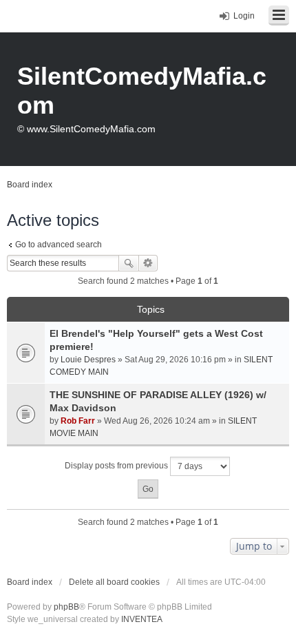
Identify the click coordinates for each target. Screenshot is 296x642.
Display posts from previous (117, 465)
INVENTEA (141, 619)
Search (128, 263)
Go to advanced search (58, 244)
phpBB (66, 607)
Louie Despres (88, 359)
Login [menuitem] (244, 16)
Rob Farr (78, 421)
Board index (29, 582)
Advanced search (148, 263)
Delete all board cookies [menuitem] (114, 582)
